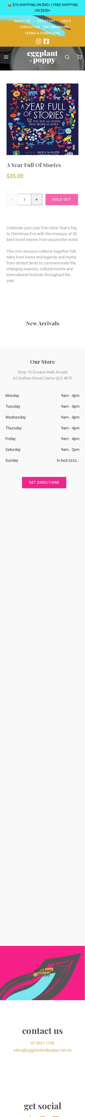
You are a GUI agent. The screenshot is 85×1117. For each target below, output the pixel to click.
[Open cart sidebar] (79, 57)
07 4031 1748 (42, 1043)
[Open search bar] (67, 57)
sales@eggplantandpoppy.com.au (42, 1050)
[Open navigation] (6, 57)
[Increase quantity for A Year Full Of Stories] (36, 199)
